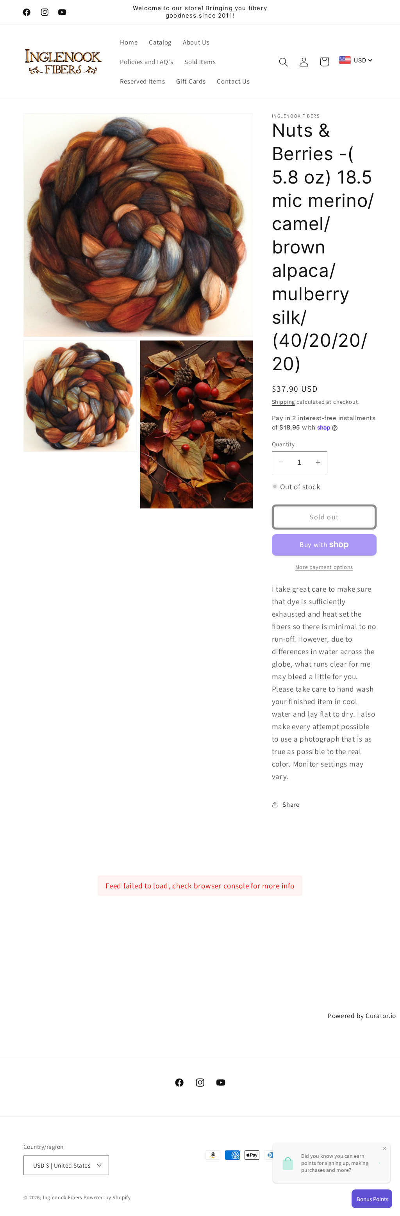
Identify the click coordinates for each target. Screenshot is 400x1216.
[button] (283, 62)
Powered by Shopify (107, 1197)
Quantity (283, 444)
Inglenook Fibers (62, 1197)
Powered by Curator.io (362, 1015)
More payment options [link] (324, 567)
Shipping (283, 401)
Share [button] (291, 804)
